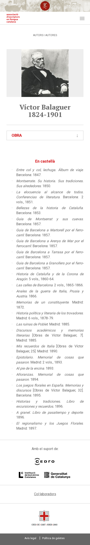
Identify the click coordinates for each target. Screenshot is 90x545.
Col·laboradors (45, 494)
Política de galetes (53, 538)
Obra (17, 135)
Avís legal (30, 538)
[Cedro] (44, 461)
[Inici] (13, 18)
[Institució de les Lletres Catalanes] (44, 475)
